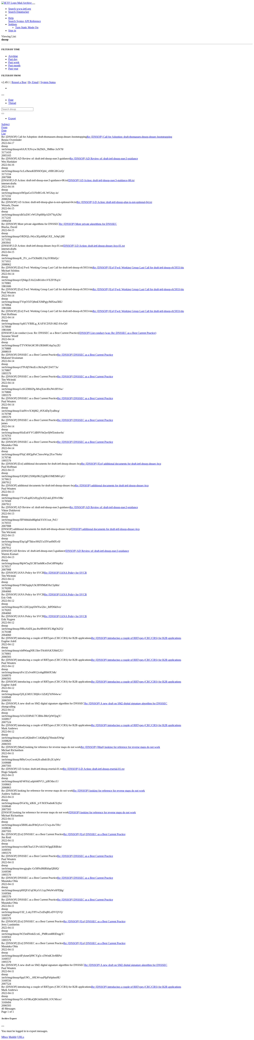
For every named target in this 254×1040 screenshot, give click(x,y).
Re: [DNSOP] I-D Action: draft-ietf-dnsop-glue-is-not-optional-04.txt (114, 202)
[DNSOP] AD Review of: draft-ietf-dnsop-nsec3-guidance (97, 550)
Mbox (4, 1037)
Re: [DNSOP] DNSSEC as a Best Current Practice (85, 354)
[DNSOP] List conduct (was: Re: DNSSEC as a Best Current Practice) (117, 332)
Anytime (13, 56)
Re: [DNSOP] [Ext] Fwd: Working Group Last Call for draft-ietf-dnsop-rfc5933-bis (138, 267)
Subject (5, 124)
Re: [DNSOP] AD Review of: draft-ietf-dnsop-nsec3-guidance (104, 158)
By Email (33, 82)
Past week (13, 62)
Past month (14, 65)
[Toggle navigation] (33, 3)
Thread (12, 103)
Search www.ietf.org (19, 8)
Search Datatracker (18, 11)
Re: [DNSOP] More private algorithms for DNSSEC (88, 223)
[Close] (2, 1026)
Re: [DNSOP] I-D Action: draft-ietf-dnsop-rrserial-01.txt (93, 768)
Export (12, 118)
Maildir (13, 1037)
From (4, 127)
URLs (20, 1037)
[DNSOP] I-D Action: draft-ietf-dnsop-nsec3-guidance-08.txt (101, 180)
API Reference (33, 21)
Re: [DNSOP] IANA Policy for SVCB (65, 572)
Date (10, 99)
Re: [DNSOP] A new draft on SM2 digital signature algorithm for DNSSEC (125, 703)
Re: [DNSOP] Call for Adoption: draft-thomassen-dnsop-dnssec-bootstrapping (129, 136)
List (3, 133)
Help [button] (11, 18)
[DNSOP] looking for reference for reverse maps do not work (102, 812)
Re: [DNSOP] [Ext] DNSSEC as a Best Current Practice (94, 834)
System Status (48, 82)
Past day (12, 59)
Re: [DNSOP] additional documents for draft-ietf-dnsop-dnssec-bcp (112, 485)
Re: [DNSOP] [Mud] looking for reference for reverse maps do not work (120, 747)
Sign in (12, 30)
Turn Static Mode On (26, 27)
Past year (13, 68)
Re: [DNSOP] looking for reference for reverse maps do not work (109, 790)
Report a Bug (19, 82)
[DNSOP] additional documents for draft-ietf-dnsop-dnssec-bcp (105, 529)
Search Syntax (16, 21)
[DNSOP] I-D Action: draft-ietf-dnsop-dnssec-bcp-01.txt (94, 245)
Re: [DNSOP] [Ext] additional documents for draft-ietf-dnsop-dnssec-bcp (121, 463)
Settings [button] (12, 24)
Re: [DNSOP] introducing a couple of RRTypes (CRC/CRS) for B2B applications (136, 638)
